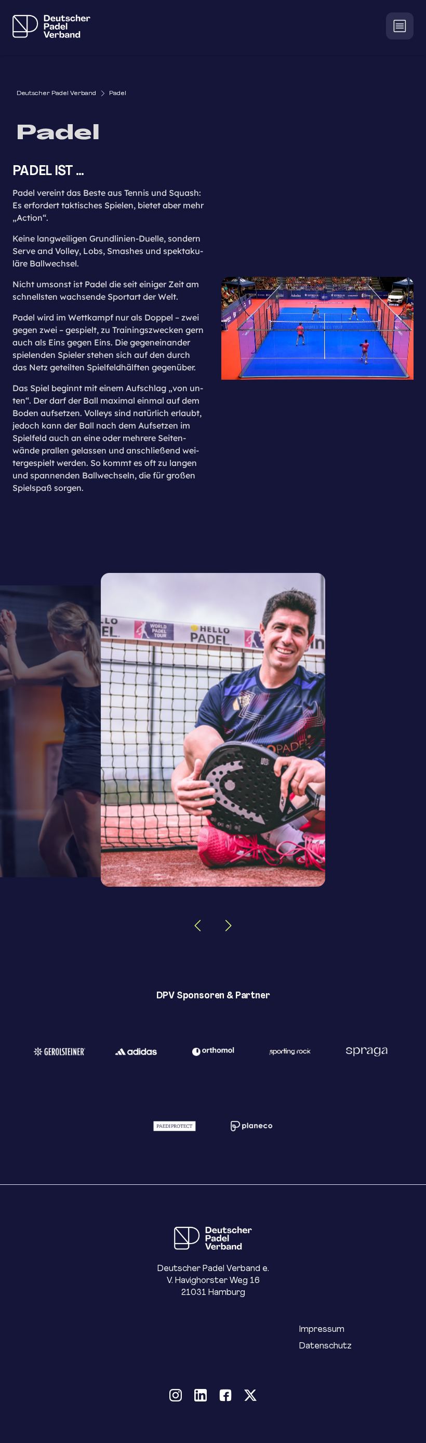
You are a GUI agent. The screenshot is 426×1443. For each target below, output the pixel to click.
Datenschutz (325, 1346)
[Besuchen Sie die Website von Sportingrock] (290, 1051)
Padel (117, 93)
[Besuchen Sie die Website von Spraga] (367, 1051)
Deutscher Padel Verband (56, 93)
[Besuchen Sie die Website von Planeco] (251, 1126)
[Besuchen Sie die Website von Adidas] (136, 1051)
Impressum (321, 1329)
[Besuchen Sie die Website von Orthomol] (213, 1051)
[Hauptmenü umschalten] (400, 25)
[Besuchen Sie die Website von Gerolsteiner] (59, 1051)
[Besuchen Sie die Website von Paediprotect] (175, 1126)
